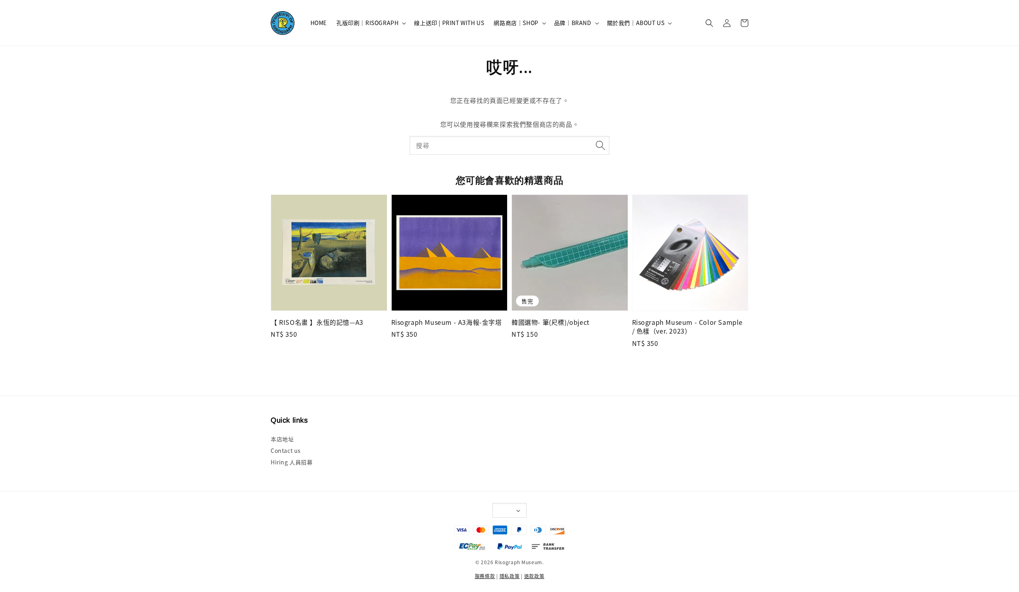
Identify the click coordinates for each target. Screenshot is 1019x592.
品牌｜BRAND (572, 22)
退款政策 (534, 576)
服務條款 (485, 576)
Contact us (286, 450)
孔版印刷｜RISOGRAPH (367, 22)
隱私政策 (510, 576)
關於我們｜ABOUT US (636, 22)
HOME (318, 23)
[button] (709, 23)
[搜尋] (600, 145)
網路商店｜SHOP (516, 22)
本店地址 (282, 439)
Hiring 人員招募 (292, 462)
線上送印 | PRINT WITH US (449, 23)
